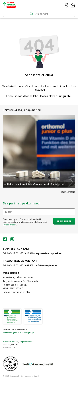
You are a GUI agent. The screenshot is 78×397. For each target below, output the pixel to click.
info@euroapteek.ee (46, 265)
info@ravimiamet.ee (26, 342)
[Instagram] (12, 240)
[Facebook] (5, 240)
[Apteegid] (66, 5)
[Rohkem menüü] (73, 5)
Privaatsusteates (9, 224)
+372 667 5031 (27, 265)
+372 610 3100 (27, 253)
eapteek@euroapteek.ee (48, 253)
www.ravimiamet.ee (10, 342)
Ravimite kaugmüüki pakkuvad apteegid (18, 333)
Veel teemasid (68, 191)
